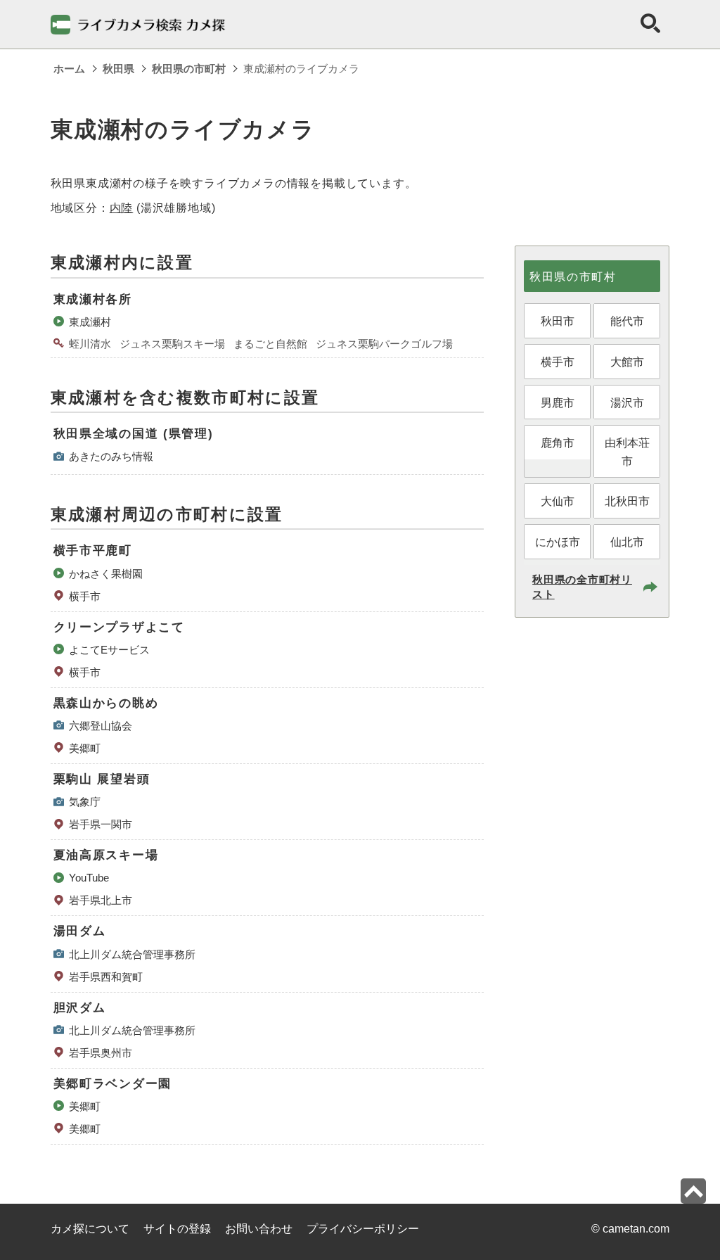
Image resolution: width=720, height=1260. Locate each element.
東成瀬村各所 (92, 299)
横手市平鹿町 (92, 550)
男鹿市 (557, 403)
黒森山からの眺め (106, 703)
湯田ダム (79, 931)
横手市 (85, 596)
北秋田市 (627, 501)
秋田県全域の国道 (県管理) (133, 433)
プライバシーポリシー (363, 1229)
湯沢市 (627, 403)
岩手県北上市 (100, 900)
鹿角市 (557, 443)
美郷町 (85, 748)
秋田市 (557, 321)
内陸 (122, 208)
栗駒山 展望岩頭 (101, 779)
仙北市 (627, 542)
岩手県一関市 (100, 824)
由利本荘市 (627, 452)
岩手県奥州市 (100, 1053)
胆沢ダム (79, 1007)
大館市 (627, 362)
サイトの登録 (177, 1229)
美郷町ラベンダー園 (112, 1083)
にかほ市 (557, 542)
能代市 (627, 321)
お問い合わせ (258, 1229)
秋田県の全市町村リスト (582, 586)
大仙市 (557, 501)
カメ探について (90, 1229)
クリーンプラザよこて (119, 627)
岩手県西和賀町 (106, 977)
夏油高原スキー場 (106, 855)
